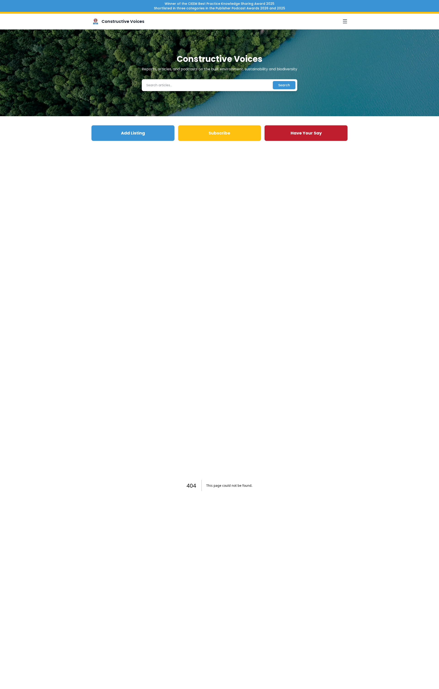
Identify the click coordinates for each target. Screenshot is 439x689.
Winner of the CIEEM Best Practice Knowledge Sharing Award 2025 (219, 3)
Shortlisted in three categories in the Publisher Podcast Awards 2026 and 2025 (219, 8)
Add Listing (133, 133)
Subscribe (219, 133)
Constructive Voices (123, 21)
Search (284, 85)
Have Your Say (306, 133)
